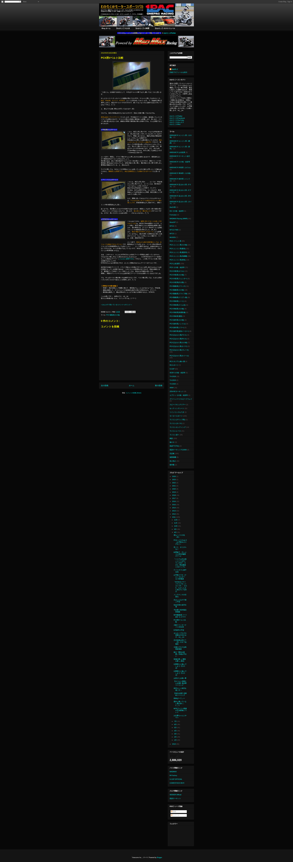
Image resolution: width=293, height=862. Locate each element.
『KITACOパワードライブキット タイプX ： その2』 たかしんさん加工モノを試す (180, 586)
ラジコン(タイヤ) (176, 423)
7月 (175, 721)
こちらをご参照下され (126, 259)
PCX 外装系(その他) (177, 275)
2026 (174, 476)
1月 (175, 740)
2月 (175, 737)
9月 (175, 529)
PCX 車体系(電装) (176, 316)
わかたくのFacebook (177, 118)
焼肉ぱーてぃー (179, 698)
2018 (174, 495)
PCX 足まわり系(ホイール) (179, 356)
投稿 (174, 811)
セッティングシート (177, 408)
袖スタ (172, 442)
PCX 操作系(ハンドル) (178, 324)
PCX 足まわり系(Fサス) (178, 335)
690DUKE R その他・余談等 (180, 162)
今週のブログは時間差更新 (180, 648)
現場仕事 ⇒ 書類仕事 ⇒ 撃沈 (180, 660)
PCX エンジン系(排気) (178, 260)
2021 (174, 486)
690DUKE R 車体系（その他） (181, 173)
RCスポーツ (174, 365)
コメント (175, 815)
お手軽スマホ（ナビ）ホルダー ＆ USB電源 (180, 577)
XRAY (172, 388)
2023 (174, 479)
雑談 (171, 438)
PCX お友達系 (175, 263)
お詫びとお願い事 (180, 678)
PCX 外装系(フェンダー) (178, 279)
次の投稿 (104, 385)
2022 (174, 483)
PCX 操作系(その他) (177, 320)
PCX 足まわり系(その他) (178, 342)
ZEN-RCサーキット (177, 391)
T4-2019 (173, 380)
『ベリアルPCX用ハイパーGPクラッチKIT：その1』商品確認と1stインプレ (180, 563)
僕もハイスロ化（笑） (179, 536)
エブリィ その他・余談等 (179, 395)
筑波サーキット (175, 798)
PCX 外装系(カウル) (177, 271)
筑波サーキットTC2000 (178, 450)
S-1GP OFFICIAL (176, 779)
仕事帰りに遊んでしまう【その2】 (180, 666)
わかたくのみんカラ (177, 122)
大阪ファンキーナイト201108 (180, 626)
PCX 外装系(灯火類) (177, 282)
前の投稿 (158, 385)
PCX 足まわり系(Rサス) (178, 339)
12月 (176, 520)
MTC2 (172, 226)
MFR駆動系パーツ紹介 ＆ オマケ (180, 616)
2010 (174, 744)
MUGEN (173, 237)
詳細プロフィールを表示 (178, 72)
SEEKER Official (175, 795)
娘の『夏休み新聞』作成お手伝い (180, 654)
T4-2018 (173, 376)
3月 (175, 734)
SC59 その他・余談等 (177, 373)
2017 (174, 498)
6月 (175, 724)
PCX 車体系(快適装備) (178, 312)
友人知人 (173, 461)
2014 (174, 508)
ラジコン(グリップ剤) (177, 420)
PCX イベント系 (175, 241)
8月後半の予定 (179, 630)
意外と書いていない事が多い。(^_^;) (180, 703)
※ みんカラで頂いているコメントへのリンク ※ (116, 305)
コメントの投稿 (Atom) (133, 393)
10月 (176, 526)
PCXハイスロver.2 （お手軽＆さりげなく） (180, 542)
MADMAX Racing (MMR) (179, 218)
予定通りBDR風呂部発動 (180, 611)
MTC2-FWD (174, 230)
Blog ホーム (106, 28)
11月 (176, 523)
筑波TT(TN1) (174, 446)
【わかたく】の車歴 (142, 28)
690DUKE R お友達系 (177, 152)
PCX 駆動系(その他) (113, 315)
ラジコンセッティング (178, 427)
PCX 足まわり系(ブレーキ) (179, 350)
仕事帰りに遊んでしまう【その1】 (180, 673)
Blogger (159, 857)
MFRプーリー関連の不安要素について (180, 710)
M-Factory (173, 775)
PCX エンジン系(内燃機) (178, 256)
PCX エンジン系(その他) (178, 245)
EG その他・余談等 (177, 211)
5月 (175, 727)
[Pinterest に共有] (134, 312)
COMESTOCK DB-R (177, 783)
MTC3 (172, 233)
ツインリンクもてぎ (177, 412)
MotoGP (173, 222)
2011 (174, 517)
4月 (175, 731)
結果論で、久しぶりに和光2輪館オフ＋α (180, 554)
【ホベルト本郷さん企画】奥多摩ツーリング (180, 683)
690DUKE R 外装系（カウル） (181, 167)
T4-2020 (173, 384)
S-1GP (172, 369)
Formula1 (173, 215)
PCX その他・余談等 (177, 267)
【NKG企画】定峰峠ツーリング (180, 694)
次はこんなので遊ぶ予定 (180, 601)
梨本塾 (172, 465)
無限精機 (173, 457)
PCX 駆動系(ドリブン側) (178, 297)
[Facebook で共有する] (132, 312)
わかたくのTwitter (170, 33)
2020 (174, 489)
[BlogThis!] (128, 312)
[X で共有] (130, 312)
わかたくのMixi (175, 124)
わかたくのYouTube (177, 120)
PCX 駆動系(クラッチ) (178, 286)
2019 (174, 492)
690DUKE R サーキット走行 (180, 156)
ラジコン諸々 (174, 435)
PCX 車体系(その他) (177, 309)
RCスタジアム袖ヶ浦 (177, 361)
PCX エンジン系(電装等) (178, 252)
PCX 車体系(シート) (177, 301)
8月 (175, 532)
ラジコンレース (175, 431)
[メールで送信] (126, 312)
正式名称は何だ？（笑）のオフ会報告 (180, 642)
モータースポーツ (176, 416)
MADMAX (173, 772)
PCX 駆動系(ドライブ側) (178, 294)
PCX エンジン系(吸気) (178, 248)
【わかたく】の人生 (122, 28)
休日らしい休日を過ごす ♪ (180, 689)
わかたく (175, 69)
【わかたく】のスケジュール (164, 28)
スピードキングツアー (178, 405)
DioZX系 (173, 207)
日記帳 (172, 453)
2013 (174, 511)
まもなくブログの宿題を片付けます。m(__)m (180, 635)
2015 (174, 505)
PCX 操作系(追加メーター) (179, 331)
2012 (174, 514)
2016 (174, 501)
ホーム (131, 385)
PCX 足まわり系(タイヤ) (178, 346)
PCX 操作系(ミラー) (177, 327)
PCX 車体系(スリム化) (178, 305)
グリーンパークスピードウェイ (181, 399)
